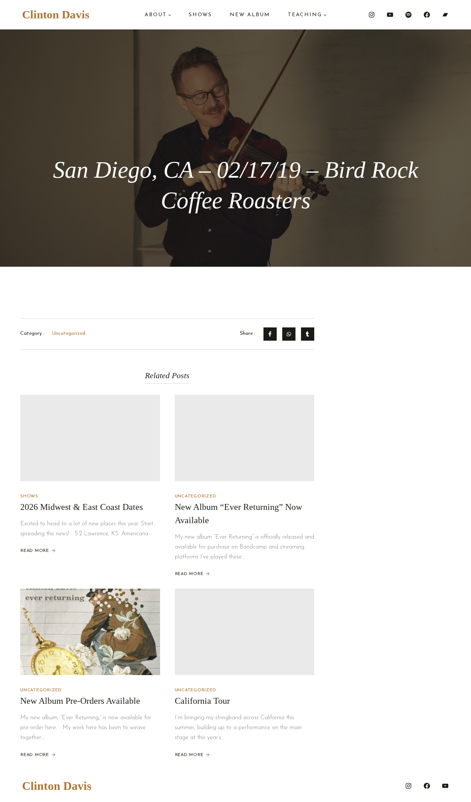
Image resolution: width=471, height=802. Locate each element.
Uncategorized (195, 496)
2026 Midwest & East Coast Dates (81, 507)
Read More (35, 551)
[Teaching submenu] (324, 14)
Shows (29, 496)
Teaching (305, 15)
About (156, 15)
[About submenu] (169, 14)
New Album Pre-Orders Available (80, 701)
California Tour (202, 701)
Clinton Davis (55, 14)
